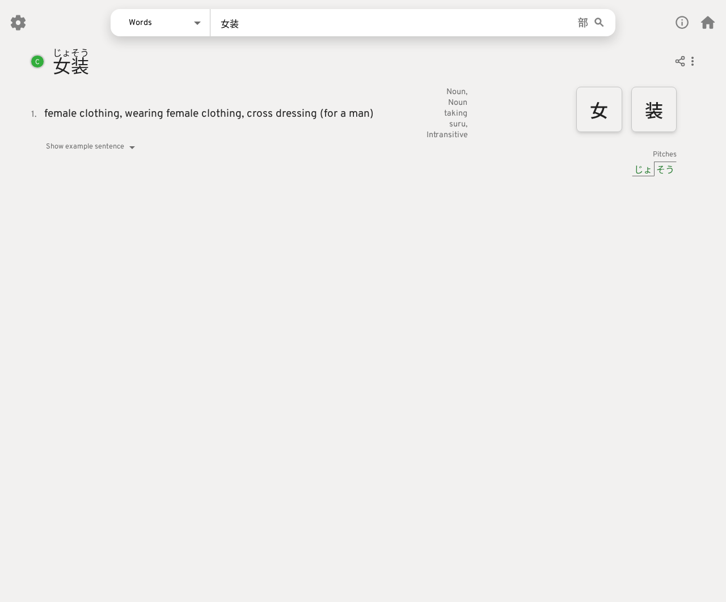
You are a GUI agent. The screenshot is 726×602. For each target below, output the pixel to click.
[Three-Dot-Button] (692, 62)
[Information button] (682, 22)
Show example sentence (85, 146)
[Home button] (708, 23)
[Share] (680, 63)
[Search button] (599, 23)
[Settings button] (18, 23)
